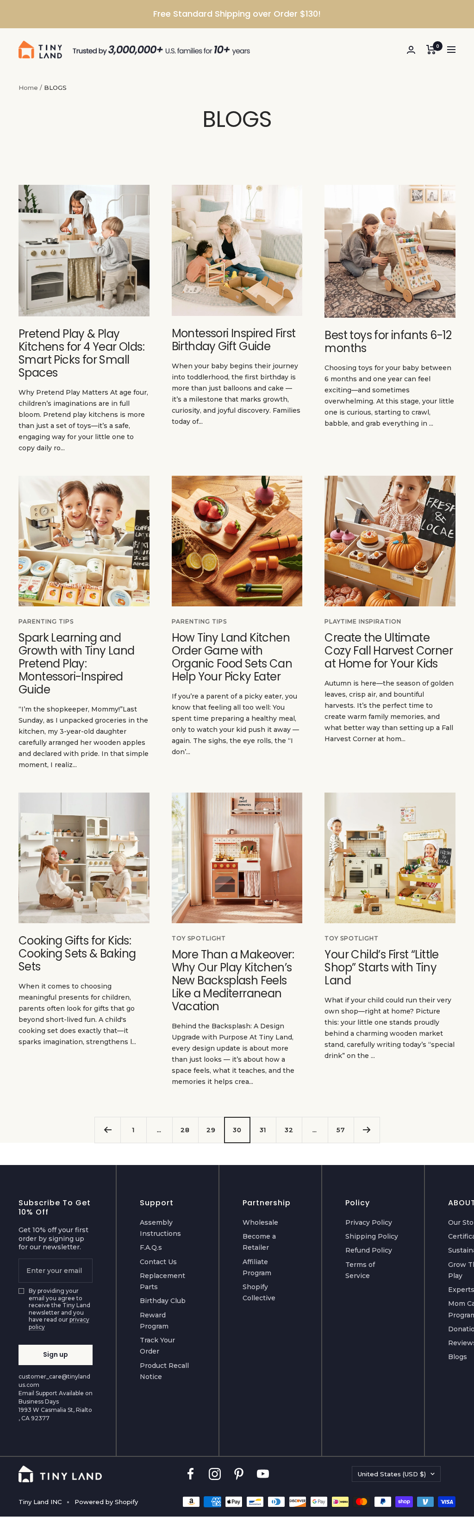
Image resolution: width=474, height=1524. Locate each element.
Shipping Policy (371, 1236)
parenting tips (46, 621)
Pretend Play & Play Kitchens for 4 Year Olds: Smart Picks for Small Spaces (81, 353)
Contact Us (158, 1262)
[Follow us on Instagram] (215, 1474)
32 (289, 1130)
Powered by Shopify (106, 1501)
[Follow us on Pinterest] (239, 1474)
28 (185, 1130)
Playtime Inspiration (362, 621)
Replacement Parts (162, 1281)
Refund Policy (368, 1250)
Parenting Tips (199, 621)
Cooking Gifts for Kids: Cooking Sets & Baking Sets (77, 953)
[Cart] (431, 49)
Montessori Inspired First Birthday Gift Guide (234, 340)
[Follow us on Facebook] (191, 1474)
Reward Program (154, 1320)
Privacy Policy (368, 1222)
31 (263, 1130)
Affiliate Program (257, 1267)
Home (28, 87)
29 (211, 1130)
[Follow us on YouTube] (263, 1474)
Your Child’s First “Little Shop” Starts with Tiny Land (381, 967)
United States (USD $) (392, 1474)
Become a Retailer (259, 1242)
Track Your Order (157, 1345)
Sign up (55, 1354)
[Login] (411, 50)
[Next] (367, 1130)
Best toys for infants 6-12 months (387, 341)
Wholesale (260, 1222)
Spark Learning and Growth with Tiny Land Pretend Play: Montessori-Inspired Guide (76, 663)
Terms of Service (360, 1270)
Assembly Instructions (160, 1228)
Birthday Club (163, 1301)
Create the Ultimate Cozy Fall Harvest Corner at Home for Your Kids (388, 650)
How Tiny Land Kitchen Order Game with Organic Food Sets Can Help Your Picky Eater (232, 657)
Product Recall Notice (164, 1371)
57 (341, 1130)
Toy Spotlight (199, 938)
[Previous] (107, 1130)
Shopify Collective (259, 1292)
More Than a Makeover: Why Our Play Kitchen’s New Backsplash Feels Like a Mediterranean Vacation (233, 980)
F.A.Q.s (151, 1247)
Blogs (457, 1357)
